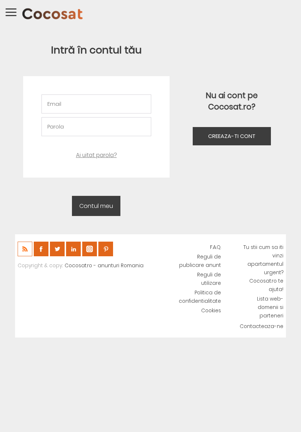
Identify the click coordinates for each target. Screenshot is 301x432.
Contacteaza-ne (261, 326)
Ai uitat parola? (96, 155)
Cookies (211, 310)
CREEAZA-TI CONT (231, 136)
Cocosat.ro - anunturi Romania (104, 265)
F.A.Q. (215, 247)
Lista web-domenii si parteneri (270, 307)
